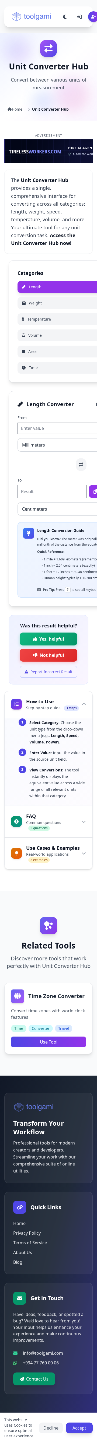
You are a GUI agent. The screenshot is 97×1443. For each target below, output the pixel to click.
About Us (22, 1252)
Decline (50, 1428)
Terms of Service (30, 1243)
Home (17, 109)
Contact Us (37, 1379)
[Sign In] (79, 16)
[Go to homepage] (34, 1107)
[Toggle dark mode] (65, 17)
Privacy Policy (27, 1233)
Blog (17, 1262)
